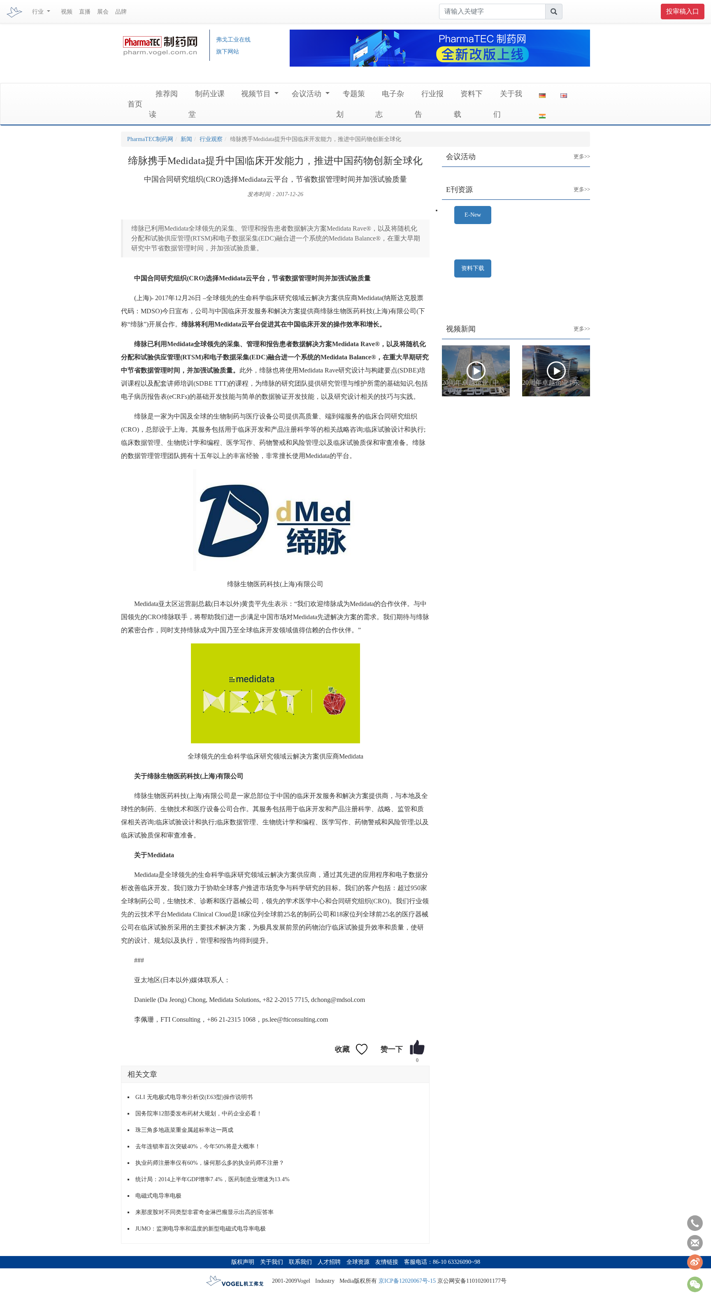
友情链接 (386, 1262)
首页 (135, 104)
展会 (103, 12)
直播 (85, 12)
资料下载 (472, 268)
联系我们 (300, 1262)
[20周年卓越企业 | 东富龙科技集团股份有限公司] (556, 370)
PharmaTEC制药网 (150, 139)
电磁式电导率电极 (158, 1196)
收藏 (342, 1049)
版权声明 (242, 1262)
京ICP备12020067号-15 (407, 1281)
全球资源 (357, 1262)
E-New (473, 215)
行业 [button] (38, 12)
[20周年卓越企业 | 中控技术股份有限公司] (476, 370)
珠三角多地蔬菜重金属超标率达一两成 (184, 1130)
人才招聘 (329, 1262)
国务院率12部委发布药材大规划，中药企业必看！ (198, 1113)
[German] (542, 93)
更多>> (575, 150)
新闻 (186, 139)
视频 (66, 12)
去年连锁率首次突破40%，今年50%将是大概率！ (197, 1146)
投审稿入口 (682, 11)
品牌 (121, 12)
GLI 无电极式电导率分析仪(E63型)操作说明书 (194, 1097)
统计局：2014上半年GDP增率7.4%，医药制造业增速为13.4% (212, 1179)
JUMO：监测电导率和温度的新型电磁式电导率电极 (200, 1229)
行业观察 (211, 139)
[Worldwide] (563, 93)
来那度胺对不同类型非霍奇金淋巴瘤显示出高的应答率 (204, 1212)
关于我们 (271, 1262)
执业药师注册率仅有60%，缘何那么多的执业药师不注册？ (209, 1163)
